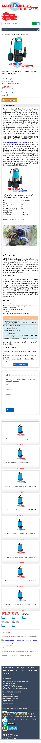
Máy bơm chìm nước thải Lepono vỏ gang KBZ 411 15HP (20, 462)
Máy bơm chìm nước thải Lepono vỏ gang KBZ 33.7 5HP (20, 604)
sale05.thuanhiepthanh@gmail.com (17, 712)
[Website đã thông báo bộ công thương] (9, 730)
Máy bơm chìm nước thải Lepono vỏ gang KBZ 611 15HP (20, 439)
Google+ (5, 738)
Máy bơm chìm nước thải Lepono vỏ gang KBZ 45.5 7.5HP (20, 533)
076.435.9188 (16, 615)
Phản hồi (10, 410)
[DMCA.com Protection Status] (9, 724)
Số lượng (4, 95)
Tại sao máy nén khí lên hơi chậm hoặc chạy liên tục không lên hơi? (19, 637)
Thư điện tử (9, 389)
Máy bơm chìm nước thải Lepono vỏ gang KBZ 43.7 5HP (20, 581)
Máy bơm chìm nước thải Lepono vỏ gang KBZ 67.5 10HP (20, 486)
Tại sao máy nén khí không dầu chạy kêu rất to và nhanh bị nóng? (19, 651)
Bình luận (9, 394)
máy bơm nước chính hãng (26, 283)
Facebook (13, 738)
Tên (7, 384)
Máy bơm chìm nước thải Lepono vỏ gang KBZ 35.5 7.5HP (20, 557)
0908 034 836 (5, 615)
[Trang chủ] (2, 34)
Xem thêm (37, 660)
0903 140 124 (16, 623)
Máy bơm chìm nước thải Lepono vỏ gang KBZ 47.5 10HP (20, 510)
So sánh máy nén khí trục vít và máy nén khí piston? (16, 655)
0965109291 (25, 615)
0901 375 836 (5, 623)
